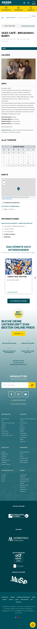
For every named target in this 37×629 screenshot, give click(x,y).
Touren (22, 421)
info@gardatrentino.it (18, 364)
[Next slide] (35, 278)
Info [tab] (4, 48)
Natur (21, 454)
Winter (3, 481)
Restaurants (4, 454)
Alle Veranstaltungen (18, 301)
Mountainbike (23, 423)
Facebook (11, 394)
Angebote (30, 10)
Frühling (3, 475)
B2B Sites (18, 602)
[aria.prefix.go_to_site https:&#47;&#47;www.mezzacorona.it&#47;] (18, 539)
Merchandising (24, 460)
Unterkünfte (6, 10)
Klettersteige (23, 433)
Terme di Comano (5, 464)
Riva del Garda (5, 418)
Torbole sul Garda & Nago (7, 423)
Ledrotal (3, 425)
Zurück (34, 16)
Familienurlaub (24, 458)
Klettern (22, 431)
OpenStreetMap (10, 197)
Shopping (3, 462)
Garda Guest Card (24, 481)
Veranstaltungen (24, 452)
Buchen (17, 333)
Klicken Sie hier (6, 130)
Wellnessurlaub (5, 460)
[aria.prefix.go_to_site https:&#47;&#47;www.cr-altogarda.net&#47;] (18, 516)
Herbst (3, 479)
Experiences (18, 10)
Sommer (3, 477)
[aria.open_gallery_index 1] (18, 69)
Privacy (11, 599)
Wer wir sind (24, 599)
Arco (2, 421)
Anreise (22, 483)
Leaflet (3, 197)
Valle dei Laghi (5, 433)
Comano (3, 427)
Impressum (5, 597)
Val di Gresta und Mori (7, 435)
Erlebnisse (22, 477)
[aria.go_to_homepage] (6, 3)
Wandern (22, 429)
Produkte (3, 456)
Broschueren (23, 489)
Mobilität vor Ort (24, 485)
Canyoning (23, 441)
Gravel (21, 425)
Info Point (22, 487)
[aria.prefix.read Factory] (18, 618)
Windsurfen (23, 437)
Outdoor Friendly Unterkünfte (27, 418)
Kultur (21, 456)
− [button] (4, 183)
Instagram (18, 394)
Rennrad (22, 427)
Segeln (21, 439)
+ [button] (4, 180)
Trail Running (23, 435)
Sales (16, 599)
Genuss (3, 452)
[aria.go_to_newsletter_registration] (32, 385)
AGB (31, 599)
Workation (22, 491)
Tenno (3, 429)
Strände (3, 458)
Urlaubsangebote (24, 479)
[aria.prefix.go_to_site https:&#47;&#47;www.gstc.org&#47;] (18, 560)
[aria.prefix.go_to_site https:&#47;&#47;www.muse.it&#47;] (18, 580)
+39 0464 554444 (18, 362)
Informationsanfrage (23, 597)
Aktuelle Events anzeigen (28, 25)
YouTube (25, 394)
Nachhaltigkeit (24, 462)
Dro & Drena (4, 431)
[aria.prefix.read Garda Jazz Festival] (18, 276)
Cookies (12, 597)
